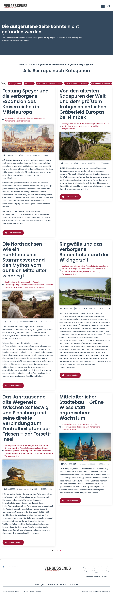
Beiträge (39, 584)
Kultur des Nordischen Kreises (49, 83)
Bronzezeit (29, 83)
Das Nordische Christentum (76, 83)
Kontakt (74, 584)
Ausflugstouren (15, 83)
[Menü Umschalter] (103, 6)
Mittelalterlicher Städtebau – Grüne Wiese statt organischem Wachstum (81, 407)
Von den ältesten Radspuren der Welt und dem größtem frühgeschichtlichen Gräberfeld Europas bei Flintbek (82, 104)
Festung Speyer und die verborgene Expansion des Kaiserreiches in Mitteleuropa (25, 101)
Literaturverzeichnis (56, 584)
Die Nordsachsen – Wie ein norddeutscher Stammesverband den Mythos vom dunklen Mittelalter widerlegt (24, 260)
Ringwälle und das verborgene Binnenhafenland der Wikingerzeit (84, 252)
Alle (3, 83)
